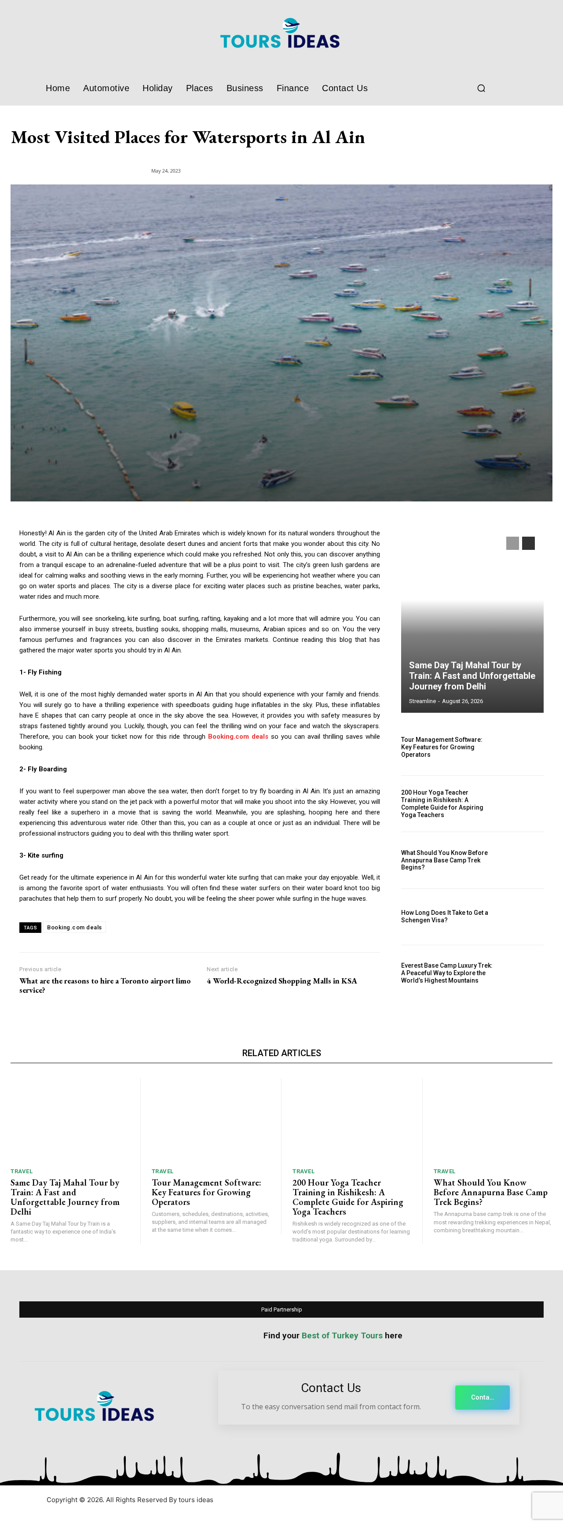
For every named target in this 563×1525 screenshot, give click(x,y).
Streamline (422, 701)
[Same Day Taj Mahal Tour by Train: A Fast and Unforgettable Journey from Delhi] (472, 620)
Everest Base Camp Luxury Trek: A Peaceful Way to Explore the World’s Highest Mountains (447, 973)
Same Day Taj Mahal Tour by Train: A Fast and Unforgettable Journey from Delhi (472, 676)
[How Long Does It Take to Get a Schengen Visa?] (522, 916)
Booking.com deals (74, 927)
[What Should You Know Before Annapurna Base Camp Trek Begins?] (522, 860)
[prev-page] (512, 543)
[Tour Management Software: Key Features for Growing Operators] (522, 747)
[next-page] (528, 543)
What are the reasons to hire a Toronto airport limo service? (105, 985)
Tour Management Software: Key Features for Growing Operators (442, 747)
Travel (22, 1171)
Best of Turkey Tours (342, 1335)
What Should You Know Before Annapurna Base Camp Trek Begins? (444, 860)
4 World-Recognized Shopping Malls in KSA (282, 981)
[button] (481, 88)
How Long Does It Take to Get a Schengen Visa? (444, 916)
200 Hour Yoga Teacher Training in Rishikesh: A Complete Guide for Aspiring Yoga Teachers (442, 803)
